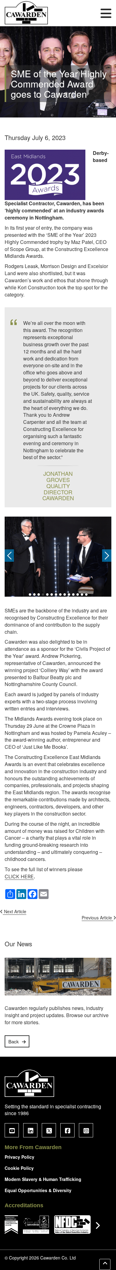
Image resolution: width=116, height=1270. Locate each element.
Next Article (14, 911)
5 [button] (47, 594)
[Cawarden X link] (49, 1130)
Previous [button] (9, 555)
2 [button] (34, 594)
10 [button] (69, 594)
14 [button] (86, 594)
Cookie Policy (19, 1168)
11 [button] (73, 594)
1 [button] (30, 594)
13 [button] (82, 594)
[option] (58, 557)
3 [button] (38, 594)
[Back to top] (104, 1264)
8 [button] (60, 594)
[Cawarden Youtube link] (12, 1130)
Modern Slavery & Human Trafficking (43, 1179)
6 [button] (51, 594)
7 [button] (56, 594)
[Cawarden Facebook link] (67, 1130)
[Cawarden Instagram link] (86, 1130)
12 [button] (77, 594)
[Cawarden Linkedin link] (30, 1130)
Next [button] (106, 555)
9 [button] (64, 594)
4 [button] (43, 594)
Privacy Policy (19, 1157)
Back (13, 1041)
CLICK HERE (19, 876)
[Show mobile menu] (106, 13)
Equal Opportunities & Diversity (38, 1190)
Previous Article (97, 917)
